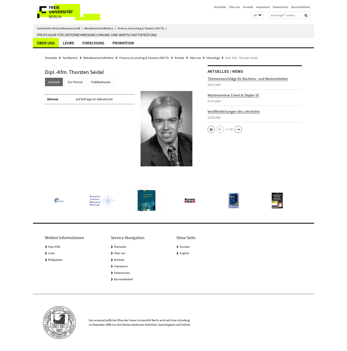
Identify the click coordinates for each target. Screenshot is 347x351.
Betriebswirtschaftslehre (100, 28)
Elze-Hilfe (54, 247)
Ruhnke (179, 58)
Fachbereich (70, 58)
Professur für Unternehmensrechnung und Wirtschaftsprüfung (97, 34)
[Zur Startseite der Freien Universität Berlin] (66, 12)
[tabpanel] (118, 130)
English (184, 253)
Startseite (220, 7)
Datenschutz (280, 7)
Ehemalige (213, 58)
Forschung (93, 42)
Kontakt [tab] (54, 82)
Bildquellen (55, 260)
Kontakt (248, 7)
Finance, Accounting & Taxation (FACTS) (142, 28)
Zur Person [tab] (75, 82)
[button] (257, 15)
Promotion (123, 42)
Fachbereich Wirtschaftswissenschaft (60, 28)
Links (51, 253)
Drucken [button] (185, 247)
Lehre (68, 42)
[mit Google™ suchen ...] (306, 15)
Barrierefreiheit (300, 7)
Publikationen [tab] (101, 82)
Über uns (234, 7)
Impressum (263, 7)
